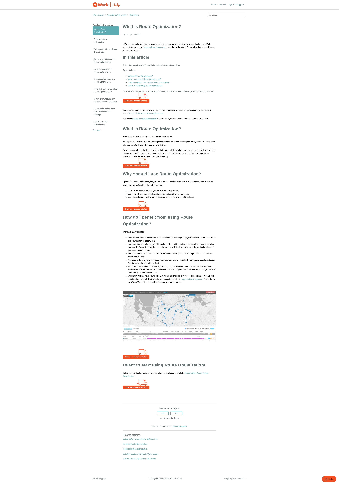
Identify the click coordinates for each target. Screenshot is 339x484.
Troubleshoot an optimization (101, 40)
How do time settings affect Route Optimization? (105, 90)
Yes (162, 413)
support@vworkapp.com (154, 47)
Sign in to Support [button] (236, 5)
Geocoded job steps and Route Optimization (104, 80)
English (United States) (234, 479)
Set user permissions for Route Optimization (104, 60)
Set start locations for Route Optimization (103, 70)
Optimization (134, 15)
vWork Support (98, 15)
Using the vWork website (116, 15)
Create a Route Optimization (100, 123)
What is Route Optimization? (100, 30)
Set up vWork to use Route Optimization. (146, 113)
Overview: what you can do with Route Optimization (105, 100)
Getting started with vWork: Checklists (139, 459)
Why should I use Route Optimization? (144, 79)
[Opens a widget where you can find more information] (329, 479)
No (176, 413)
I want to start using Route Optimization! (145, 85)
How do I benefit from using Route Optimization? (149, 82)
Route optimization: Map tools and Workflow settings (104, 112)
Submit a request (218, 5)
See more (97, 130)
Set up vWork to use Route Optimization (105, 50)
